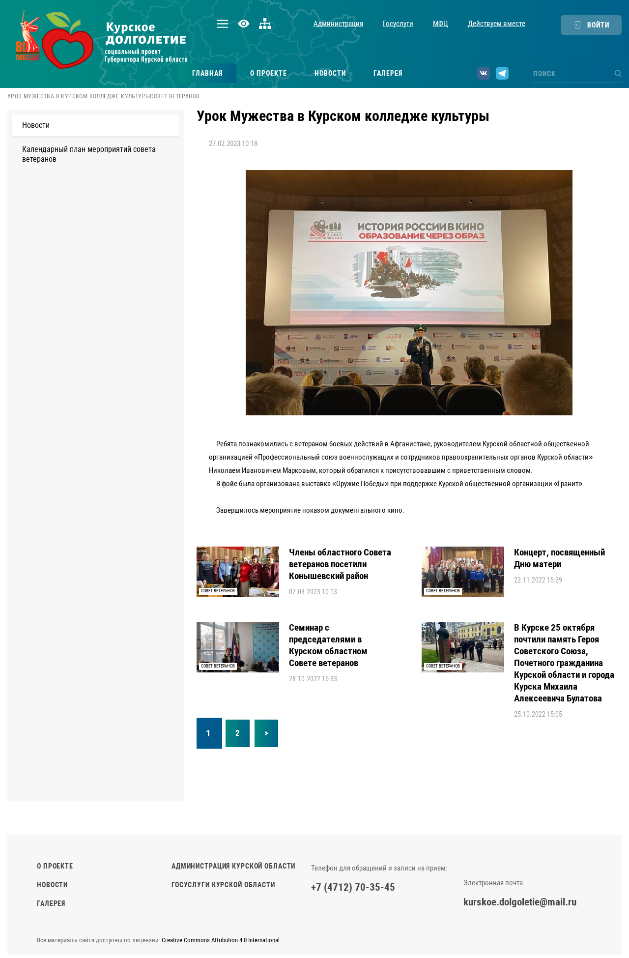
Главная (207, 73)
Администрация (338, 23)
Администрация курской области (233, 866)
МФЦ (440, 23)
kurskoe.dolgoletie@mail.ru (519, 902)
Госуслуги (398, 23)
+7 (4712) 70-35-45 (353, 887)
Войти (598, 25)
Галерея (387, 73)
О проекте (268, 73)
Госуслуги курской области (223, 885)
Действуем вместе (496, 23)
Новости (330, 73)
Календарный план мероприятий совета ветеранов (89, 154)
